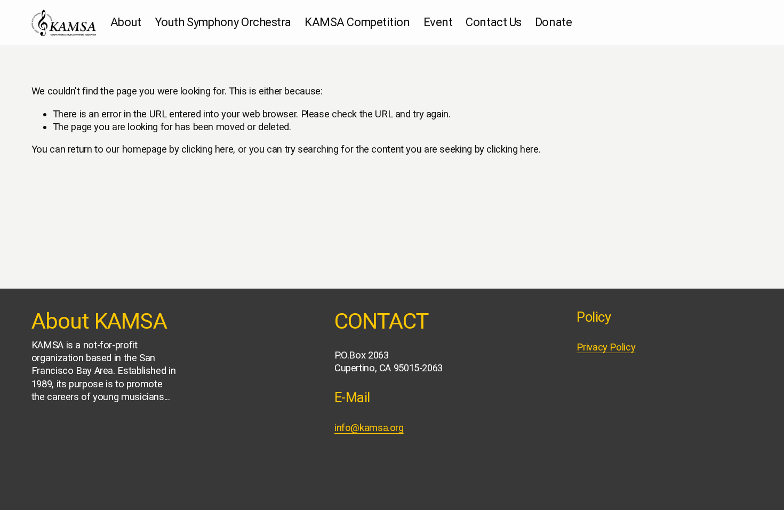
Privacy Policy (606, 347)
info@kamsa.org (369, 428)
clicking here (207, 149)
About (125, 22)
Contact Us (494, 22)
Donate (553, 22)
